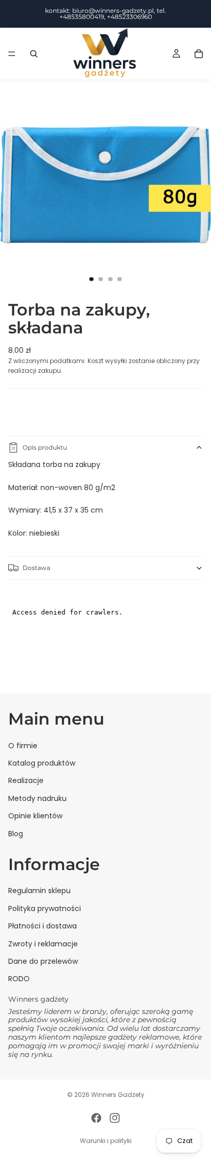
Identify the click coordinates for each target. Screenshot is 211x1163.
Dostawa (36, 568)
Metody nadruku (37, 798)
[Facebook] (96, 1118)
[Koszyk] (198, 54)
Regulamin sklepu (39, 890)
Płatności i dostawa (42, 926)
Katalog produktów (41, 763)
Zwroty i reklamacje (43, 943)
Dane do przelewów (43, 961)
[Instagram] (115, 1118)
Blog (15, 833)
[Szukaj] (34, 54)
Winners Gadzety (117, 1094)
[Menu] (12, 54)
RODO (19, 979)
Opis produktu (45, 447)
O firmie (22, 745)
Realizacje (26, 780)
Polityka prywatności (44, 908)
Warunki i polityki (106, 1140)
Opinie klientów (35, 816)
